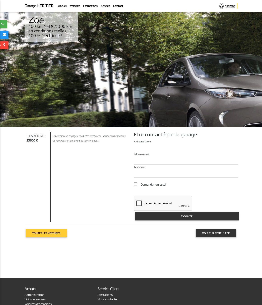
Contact (118, 6)
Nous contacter (107, 299)
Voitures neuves (35, 299)
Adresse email (141, 154)
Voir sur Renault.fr (216, 233)
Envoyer (187, 216)
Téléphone (139, 167)
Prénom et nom (142, 141)
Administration (34, 295)
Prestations (105, 295)
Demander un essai (153, 184)
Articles (105, 6)
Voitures (75, 6)
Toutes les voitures (46, 233)
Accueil (62, 6)
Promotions (90, 6)
